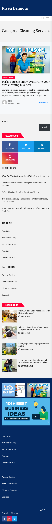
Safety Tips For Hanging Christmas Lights (20, 192)
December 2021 (8, 257)
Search (5, 121)
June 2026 (6, 231)
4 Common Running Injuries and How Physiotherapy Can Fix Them (25, 200)
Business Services (9, 282)
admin (10, 101)
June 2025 (6, 251)
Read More (43, 102)
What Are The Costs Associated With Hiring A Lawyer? (25, 176)
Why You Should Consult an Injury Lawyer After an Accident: (24, 184)
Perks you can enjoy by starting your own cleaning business (26, 83)
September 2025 (9, 244)
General (5, 295)
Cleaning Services (9, 288)
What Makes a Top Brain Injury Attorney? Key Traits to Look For (25, 209)
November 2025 (9, 238)
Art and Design (8, 275)
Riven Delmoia (15, 8)
